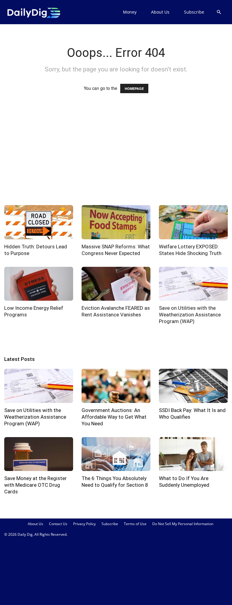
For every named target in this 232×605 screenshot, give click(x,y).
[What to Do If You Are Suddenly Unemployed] (193, 454)
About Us (160, 12)
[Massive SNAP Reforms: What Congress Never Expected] (116, 222)
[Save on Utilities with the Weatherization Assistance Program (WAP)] (193, 284)
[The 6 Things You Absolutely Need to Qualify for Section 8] (116, 454)
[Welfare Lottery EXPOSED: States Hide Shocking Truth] (193, 222)
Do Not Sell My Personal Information (182, 523)
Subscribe (194, 12)
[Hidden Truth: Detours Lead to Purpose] (38, 222)
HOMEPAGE (134, 88)
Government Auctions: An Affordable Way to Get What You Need (114, 417)
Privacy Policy (84, 523)
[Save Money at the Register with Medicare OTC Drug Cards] (38, 454)
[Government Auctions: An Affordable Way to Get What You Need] (116, 386)
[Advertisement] (116, 155)
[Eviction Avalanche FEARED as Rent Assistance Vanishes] (116, 284)
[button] (218, 12)
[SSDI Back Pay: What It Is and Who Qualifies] (193, 386)
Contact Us (58, 523)
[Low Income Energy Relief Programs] (38, 284)
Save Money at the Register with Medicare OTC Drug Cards (35, 485)
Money (130, 12)
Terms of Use (135, 523)
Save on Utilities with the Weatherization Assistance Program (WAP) (190, 314)
